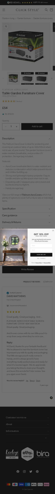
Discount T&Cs (47, 262)
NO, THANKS (41, 258)
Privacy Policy (39, 262)
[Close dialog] (53, 230)
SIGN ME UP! (41, 254)
